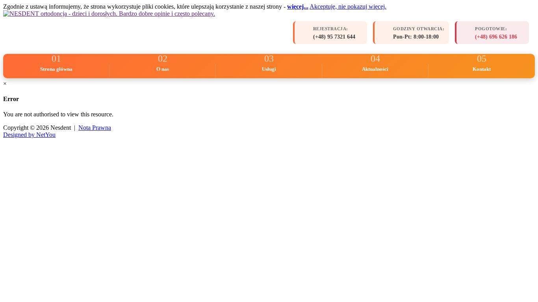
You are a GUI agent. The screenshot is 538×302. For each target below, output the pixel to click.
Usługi (269, 69)
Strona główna (56, 69)
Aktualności (375, 69)
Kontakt (482, 69)
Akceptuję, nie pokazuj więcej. (348, 6)
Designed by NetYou (29, 134)
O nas (162, 69)
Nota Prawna (94, 127)
